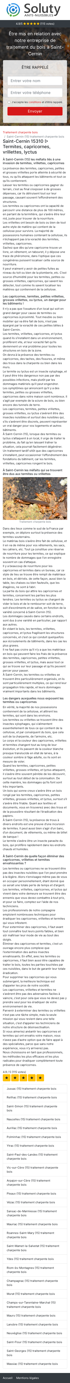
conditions (35, 102)
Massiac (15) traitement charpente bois (32, 1364)
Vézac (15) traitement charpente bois (31, 1202)
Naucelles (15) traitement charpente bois (33, 1119)
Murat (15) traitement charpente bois (31, 1294)
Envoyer (35, 111)
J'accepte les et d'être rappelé (37, 102)
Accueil (8, 1378)
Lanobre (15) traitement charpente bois (32, 1324)
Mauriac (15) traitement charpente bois (32, 1224)
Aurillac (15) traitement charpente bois (32, 1128)
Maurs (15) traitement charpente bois (31, 1315)
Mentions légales (27, 1378)
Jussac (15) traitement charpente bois (31, 1088)
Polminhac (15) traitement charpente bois (34, 1137)
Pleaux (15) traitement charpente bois (31, 1193)
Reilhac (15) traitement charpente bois (32, 1097)
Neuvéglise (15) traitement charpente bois (34, 1333)
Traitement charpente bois (20, 132)
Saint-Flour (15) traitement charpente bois (34, 1342)
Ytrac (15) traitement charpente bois (30, 1145)
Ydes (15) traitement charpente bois (30, 1259)
